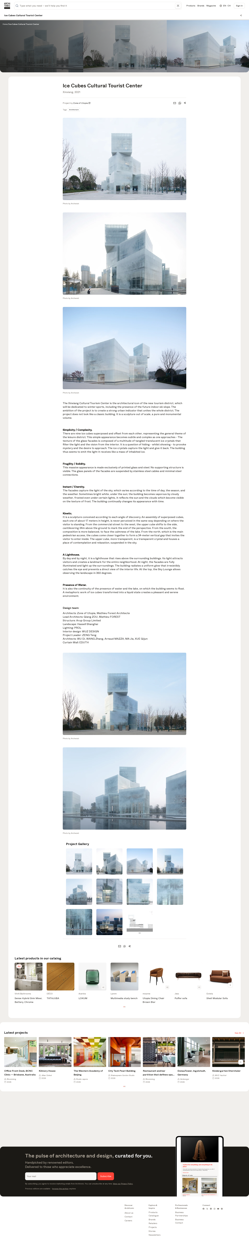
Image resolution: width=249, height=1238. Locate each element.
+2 (103, 987)
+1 (199, 987)
